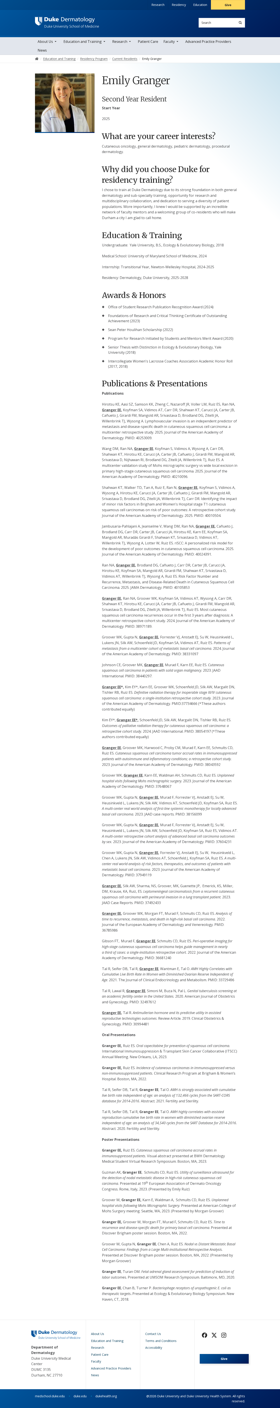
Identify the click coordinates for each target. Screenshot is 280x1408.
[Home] (67, 20)
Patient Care (148, 41)
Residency (179, 5)
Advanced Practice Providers (208, 41)
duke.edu (80, 1396)
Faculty (169, 41)
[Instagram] (224, 1335)
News (42, 50)
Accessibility (153, 1347)
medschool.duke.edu (50, 1396)
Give (228, 5)
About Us (45, 41)
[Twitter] (214, 1335)
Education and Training (82, 41)
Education (200, 5)
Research (157, 5)
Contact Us (153, 1334)
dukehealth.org (106, 1396)
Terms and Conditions (161, 1341)
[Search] (240, 22)
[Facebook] (204, 1335)
